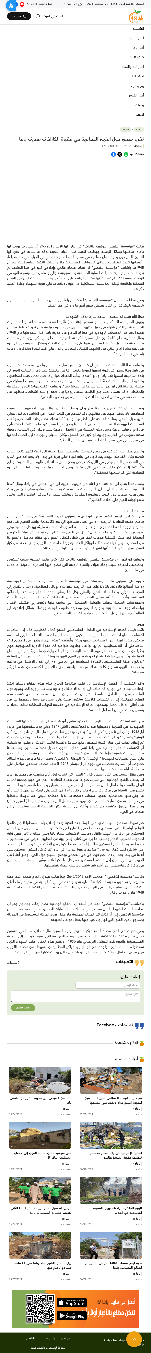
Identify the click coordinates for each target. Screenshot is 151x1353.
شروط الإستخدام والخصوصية (48, 1348)
